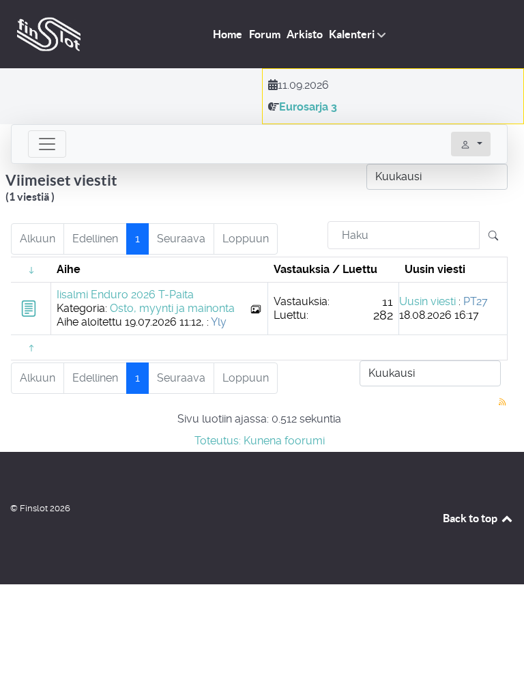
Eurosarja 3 (308, 106)
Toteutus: (217, 440)
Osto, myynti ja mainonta (172, 308)
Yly (219, 321)
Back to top (471, 518)
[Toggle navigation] (47, 144)
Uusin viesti (427, 301)
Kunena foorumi (284, 440)
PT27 (475, 301)
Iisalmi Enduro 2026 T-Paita (125, 294)
